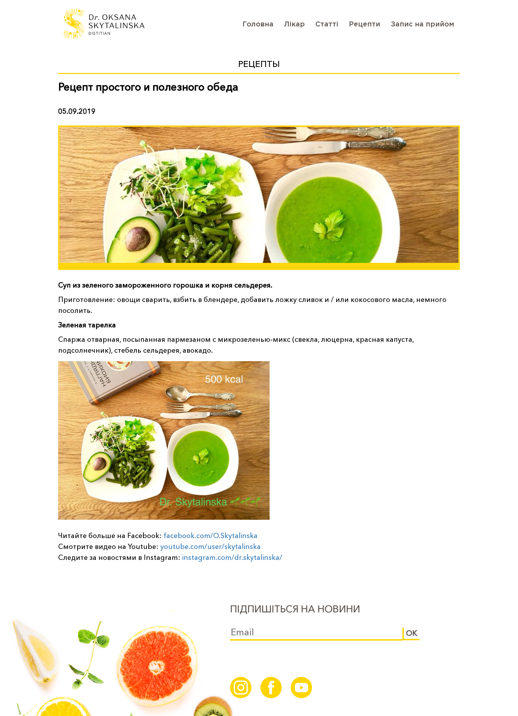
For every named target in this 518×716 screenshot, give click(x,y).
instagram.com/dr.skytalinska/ (232, 557)
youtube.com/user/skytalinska (210, 546)
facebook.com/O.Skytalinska (211, 535)
